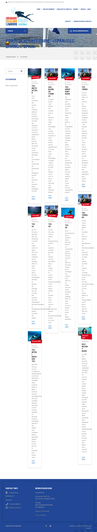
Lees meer (35, 198)
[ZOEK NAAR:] (17, 31)
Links (89, 9)
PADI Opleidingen (48, 9)
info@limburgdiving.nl (15, 508)
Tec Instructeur (34, 89)
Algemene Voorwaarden (42, 511)
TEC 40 (66, 226)
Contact (68, 21)
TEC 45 (33, 225)
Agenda (75, 9)
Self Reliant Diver (85, 347)
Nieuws (83, 9)
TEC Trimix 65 (85, 215)
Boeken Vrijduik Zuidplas (82, 21)
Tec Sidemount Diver (67, 90)
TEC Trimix (85, 88)
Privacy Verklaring (40, 515)
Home (38, 9)
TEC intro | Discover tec (34, 355)
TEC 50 (50, 225)
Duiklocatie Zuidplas (64, 9)
